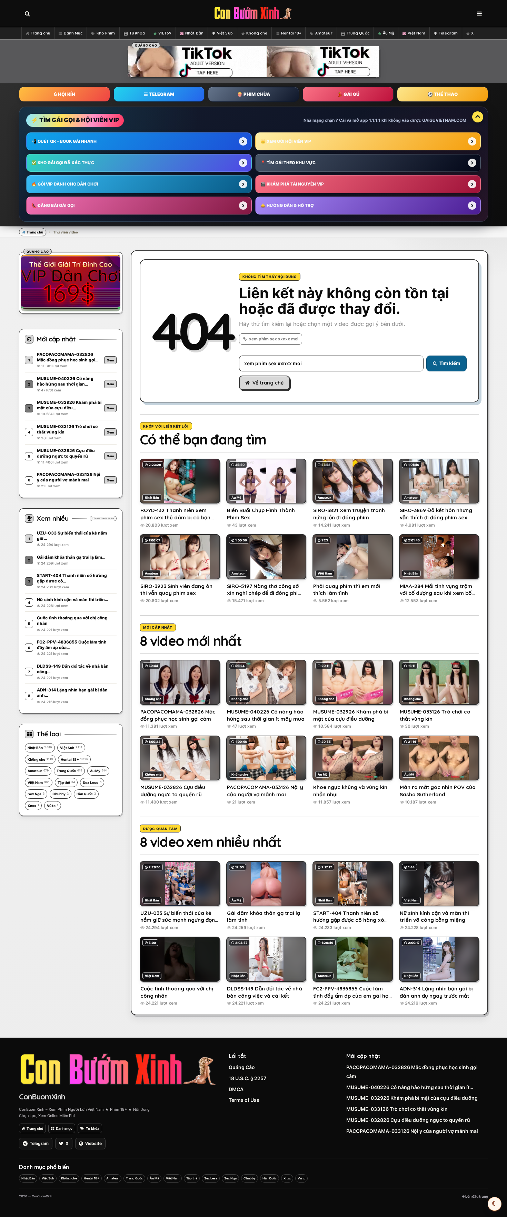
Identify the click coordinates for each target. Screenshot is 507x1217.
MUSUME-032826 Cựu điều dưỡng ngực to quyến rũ (408, 1120)
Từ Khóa (137, 33)
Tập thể (66, 782)
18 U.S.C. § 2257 (247, 1078)
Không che (256, 33)
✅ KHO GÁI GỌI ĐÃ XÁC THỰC (62, 162)
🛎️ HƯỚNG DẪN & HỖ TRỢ (287, 205)
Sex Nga (36, 794)
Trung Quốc (358, 33)
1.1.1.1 (374, 120)
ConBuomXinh (42, 1096)
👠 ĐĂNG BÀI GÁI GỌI (52, 205)
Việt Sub (225, 33)
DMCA (236, 1089)
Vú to (52, 806)
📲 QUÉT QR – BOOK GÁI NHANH (64, 141)
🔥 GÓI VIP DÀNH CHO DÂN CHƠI (64, 184)
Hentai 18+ (291, 33)
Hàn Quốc (86, 794)
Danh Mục (73, 33)
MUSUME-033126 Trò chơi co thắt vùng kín (397, 1109)
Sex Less (92, 782)
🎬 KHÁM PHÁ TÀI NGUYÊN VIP (292, 184)
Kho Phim (106, 33)
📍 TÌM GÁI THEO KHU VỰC (288, 162)
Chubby (60, 794)
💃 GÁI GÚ (348, 94)
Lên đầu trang (476, 1196)
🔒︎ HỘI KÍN (64, 94)
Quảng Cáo (242, 1067)
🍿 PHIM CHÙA (253, 94)
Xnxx (33, 806)
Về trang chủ (268, 383)
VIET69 (164, 33)
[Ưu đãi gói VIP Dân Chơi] (70, 282)
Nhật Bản (194, 33)
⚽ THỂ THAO (442, 94)
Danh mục (64, 1128)
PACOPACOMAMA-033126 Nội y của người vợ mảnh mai (412, 1131)
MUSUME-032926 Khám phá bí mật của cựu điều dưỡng (412, 1098)
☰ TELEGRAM (159, 94)
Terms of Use (244, 1100)
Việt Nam (416, 33)
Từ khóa (92, 1128)
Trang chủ (40, 33)
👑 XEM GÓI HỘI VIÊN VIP (285, 141)
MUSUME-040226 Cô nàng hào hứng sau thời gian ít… (409, 1087)
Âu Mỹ (388, 33)
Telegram (448, 33)
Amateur (323, 33)
